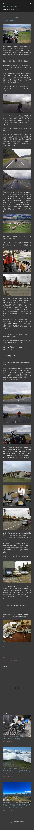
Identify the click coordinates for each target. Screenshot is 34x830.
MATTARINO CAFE (10, 6)
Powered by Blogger (18, 821)
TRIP (21, 660)
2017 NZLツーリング (11, 660)
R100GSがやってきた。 (12, 739)
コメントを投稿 (10, 776)
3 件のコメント (9, 741)
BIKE (18, 660)
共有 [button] (4, 657)
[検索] (30, 3)
